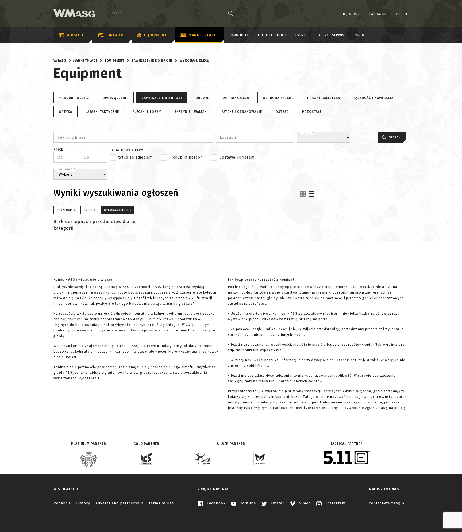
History (83, 503)
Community (239, 35)
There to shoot (272, 35)
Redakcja (62, 503)
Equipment (155, 35)
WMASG (59, 61)
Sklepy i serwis (330, 35)
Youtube (247, 503)
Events (301, 35)
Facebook (216, 503)
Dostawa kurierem (237, 157)
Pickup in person (186, 157)
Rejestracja (352, 14)
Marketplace (202, 35)
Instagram (334, 503)
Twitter (277, 503)
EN (405, 14)
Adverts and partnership (119, 503)
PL (398, 14)
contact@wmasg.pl (387, 503)
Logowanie (378, 14)
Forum (359, 35)
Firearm (115, 35)
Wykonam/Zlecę (194, 61)
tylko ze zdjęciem (135, 157)
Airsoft (75, 35)
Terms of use (161, 503)
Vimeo (304, 503)
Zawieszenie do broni (152, 61)
